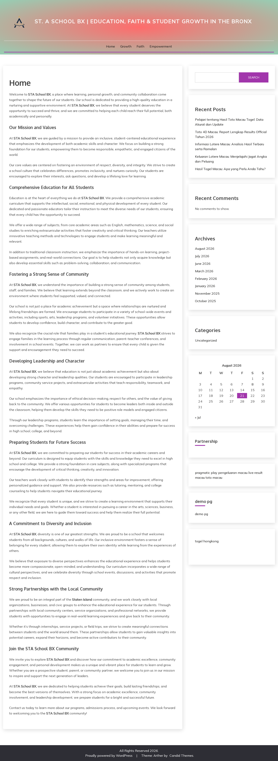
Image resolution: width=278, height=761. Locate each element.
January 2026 (205, 286)
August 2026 (204, 248)
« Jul (198, 417)
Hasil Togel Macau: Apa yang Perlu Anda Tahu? (230, 169)
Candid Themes (181, 755)
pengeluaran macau (232, 473)
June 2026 (202, 264)
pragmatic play (206, 473)
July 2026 (202, 256)
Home (110, 46)
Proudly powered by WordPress (109, 755)
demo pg (201, 514)
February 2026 (206, 279)
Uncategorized (206, 340)
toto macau (214, 477)
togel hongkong (207, 541)
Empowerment (161, 46)
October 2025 (205, 301)
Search (253, 77)
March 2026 (204, 271)
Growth (125, 46)
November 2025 (207, 293)
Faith (140, 46)
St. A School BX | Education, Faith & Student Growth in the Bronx (143, 21)
